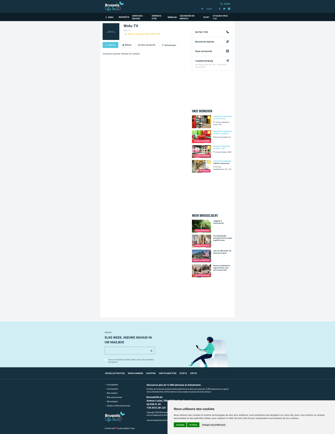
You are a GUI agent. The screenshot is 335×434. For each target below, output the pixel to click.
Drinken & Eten (156, 17)
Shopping (151, 373)
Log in (209, 9)
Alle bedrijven (112, 401)
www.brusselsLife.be (155, 420)
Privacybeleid (112, 385)
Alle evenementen (114, 397)
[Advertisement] (145, 125)
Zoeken (227, 4)
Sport (206, 17)
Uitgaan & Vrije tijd (220, 17)
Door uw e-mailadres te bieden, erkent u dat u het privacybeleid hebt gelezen (131, 361)
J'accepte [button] (180, 425)
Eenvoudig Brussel (137, 17)
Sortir (193, 373)
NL (202, 9)
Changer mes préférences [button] (213, 425)
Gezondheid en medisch (187, 17)
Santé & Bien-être (167, 373)
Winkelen (172, 17)
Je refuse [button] (193, 425)
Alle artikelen (112, 393)
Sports (183, 373)
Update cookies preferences (118, 406)
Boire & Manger (135, 373)
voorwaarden (112, 389)
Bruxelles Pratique (115, 373)
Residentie (124, 17)
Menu (110, 17)
